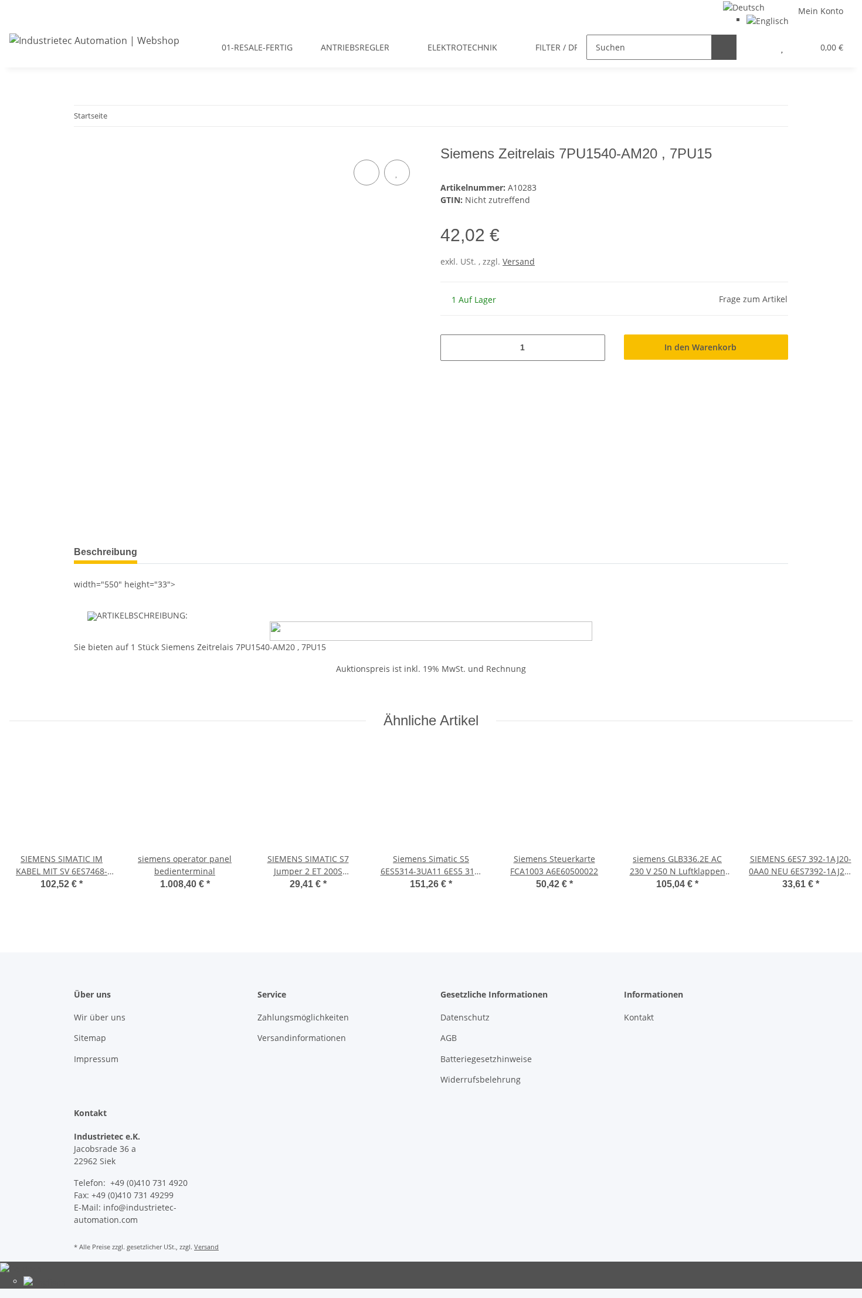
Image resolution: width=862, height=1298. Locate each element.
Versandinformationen (301, 1037)
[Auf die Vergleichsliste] (366, 172)
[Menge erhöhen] (592, 347)
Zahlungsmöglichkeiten (303, 1017)
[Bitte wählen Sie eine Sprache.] (744, 6)
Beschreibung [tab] (105, 552)
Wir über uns (99, 1017)
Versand (519, 261)
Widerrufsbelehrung (480, 1079)
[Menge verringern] (453, 347)
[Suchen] (724, 47)
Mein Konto (820, 10)
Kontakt (639, 1017)
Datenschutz (465, 1017)
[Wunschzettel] (782, 47)
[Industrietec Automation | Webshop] (94, 40)
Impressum (96, 1058)
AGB (448, 1037)
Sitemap (90, 1037)
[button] (758, 47)
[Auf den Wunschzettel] (397, 172)
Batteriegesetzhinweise (486, 1058)
